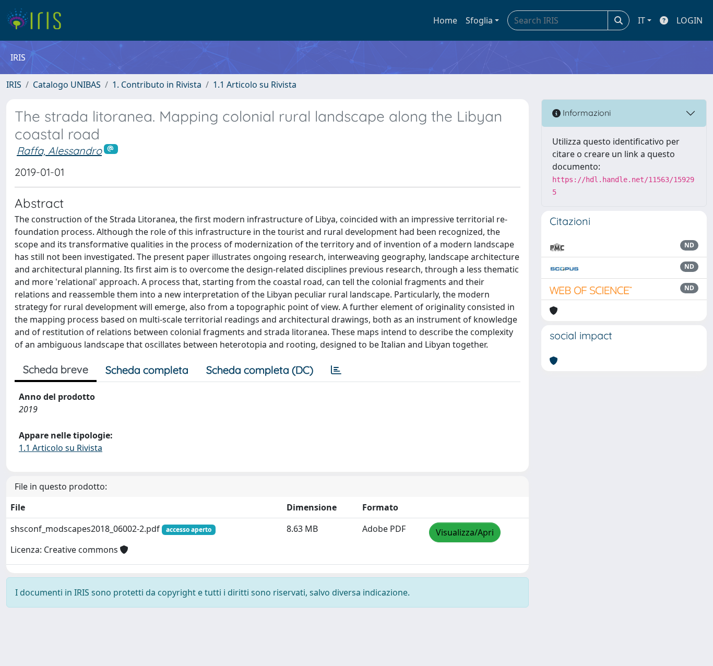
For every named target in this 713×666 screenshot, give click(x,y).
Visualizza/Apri (465, 532)
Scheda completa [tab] (146, 369)
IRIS (13, 84)
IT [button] (641, 20)
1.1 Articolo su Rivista (254, 84)
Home (445, 20)
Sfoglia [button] (479, 20)
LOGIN (689, 20)
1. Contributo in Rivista (156, 84)
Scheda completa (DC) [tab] (259, 369)
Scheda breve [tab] (55, 369)
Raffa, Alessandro (59, 150)
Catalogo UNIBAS (67, 84)
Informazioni (586, 113)
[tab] (336, 370)
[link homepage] (37, 20)
